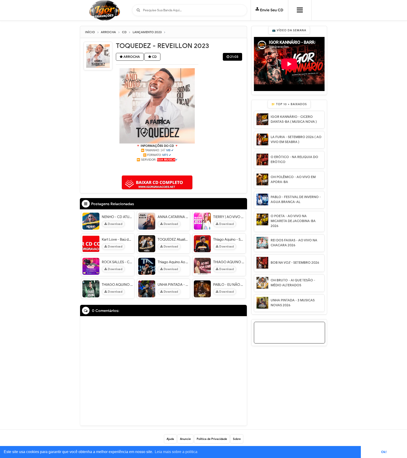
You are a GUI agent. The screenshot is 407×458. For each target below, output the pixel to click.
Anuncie (185, 439)
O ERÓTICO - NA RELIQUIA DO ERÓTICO (294, 159)
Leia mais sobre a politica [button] (176, 452)
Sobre (237, 439)
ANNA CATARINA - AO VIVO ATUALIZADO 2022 (173, 217)
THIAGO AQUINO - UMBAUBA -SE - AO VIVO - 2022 (117, 285)
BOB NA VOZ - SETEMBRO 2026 (295, 263)
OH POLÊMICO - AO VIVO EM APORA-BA (293, 179)
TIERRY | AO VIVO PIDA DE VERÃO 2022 (228, 217)
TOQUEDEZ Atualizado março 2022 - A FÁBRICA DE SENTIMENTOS (173, 239)
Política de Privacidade (212, 439)
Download (114, 224)
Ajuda (170, 439)
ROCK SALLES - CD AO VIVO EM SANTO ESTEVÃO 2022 (117, 262)
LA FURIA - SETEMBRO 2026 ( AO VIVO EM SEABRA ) (296, 139)
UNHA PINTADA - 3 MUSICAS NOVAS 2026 (293, 302)
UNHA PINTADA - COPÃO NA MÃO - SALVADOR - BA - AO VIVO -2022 (173, 285)
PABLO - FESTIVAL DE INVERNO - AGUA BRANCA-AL (296, 199)
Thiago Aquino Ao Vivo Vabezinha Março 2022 (173, 262)
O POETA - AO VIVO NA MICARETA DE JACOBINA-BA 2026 (293, 221)
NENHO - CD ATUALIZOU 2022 (117, 217)
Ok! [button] (384, 452)
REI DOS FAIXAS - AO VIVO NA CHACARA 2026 (294, 242)
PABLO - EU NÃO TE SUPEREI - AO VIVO (228, 285)
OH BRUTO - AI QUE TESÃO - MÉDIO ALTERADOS (293, 282)
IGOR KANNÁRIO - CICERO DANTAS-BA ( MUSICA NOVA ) (294, 119)
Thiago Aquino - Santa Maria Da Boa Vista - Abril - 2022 (228, 239)
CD (154, 57)
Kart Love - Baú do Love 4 (117, 239)
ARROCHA (131, 57)
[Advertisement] (157, 168)
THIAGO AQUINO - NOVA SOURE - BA (228, 262)
